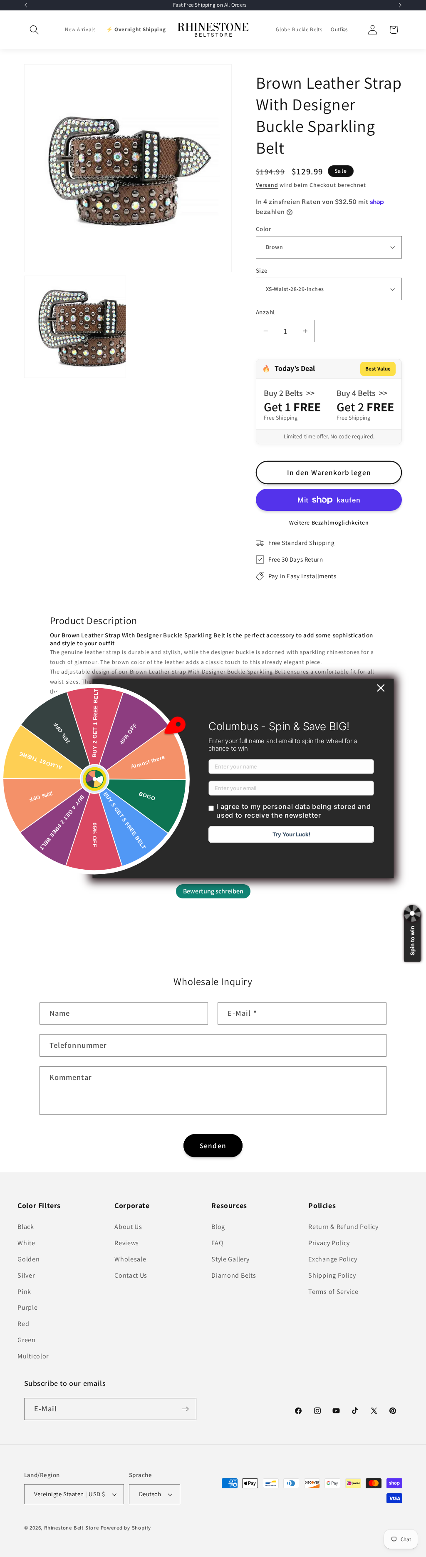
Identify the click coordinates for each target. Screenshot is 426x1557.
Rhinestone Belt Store (71, 1527)
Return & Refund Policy (343, 1226)
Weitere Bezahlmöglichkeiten (329, 522)
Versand (267, 185)
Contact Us (130, 1275)
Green (26, 1340)
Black (25, 1226)
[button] (34, 29)
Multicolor (33, 1356)
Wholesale (130, 1259)
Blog (218, 1226)
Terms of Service (333, 1291)
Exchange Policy (332, 1259)
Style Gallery (230, 1259)
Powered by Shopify (126, 1527)
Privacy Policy (329, 1243)
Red (23, 1323)
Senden (213, 1145)
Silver (26, 1275)
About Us (128, 1226)
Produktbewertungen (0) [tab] (80, 848)
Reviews (126, 1243)
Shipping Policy (332, 1275)
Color (263, 229)
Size (262, 270)
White (26, 1243)
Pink (24, 1291)
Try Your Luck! (291, 834)
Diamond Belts (233, 1275)
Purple (27, 1307)
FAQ (217, 1243)
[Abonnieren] (185, 1409)
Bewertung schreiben (213, 891)
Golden (28, 1259)
